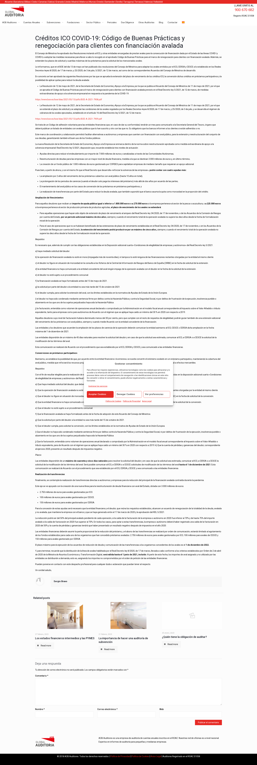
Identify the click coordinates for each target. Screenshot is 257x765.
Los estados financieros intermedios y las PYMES (64, 638)
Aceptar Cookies (97, 394)
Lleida (67, 2)
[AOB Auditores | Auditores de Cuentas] (20, 11)
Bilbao (27, 2)
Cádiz (34, 2)
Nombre (40, 709)
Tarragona (128, 2)
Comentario (41, 676)
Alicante (8, 2)
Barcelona (18, 2)
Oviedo (100, 2)
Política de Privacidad (132, 401)
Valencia (148, 2)
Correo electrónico (107, 709)
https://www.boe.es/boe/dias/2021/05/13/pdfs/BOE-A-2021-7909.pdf (68, 119)
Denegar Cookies (126, 394)
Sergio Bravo (60, 581)
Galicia (51, 2)
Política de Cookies (113, 401)
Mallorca (84, 2)
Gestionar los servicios (97, 386)
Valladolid (158, 2)
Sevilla (119, 2)
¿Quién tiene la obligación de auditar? (184, 636)
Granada (60, 2)
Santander (110, 2)
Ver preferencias (154, 394)
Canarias (43, 2)
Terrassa (139, 2)
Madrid (75, 2)
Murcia (92, 2)
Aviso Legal (147, 401)
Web (161, 709)
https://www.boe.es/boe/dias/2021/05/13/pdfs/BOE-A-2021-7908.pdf (68, 99)
